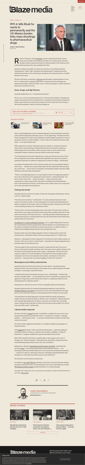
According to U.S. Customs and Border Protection (29, 222)
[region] (42, 459)
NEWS (72, 6)
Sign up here (24, 373)
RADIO (72, 8)
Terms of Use (30, 113)
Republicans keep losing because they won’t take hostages (18, 427)
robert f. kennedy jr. (15, 20)
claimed (30, 313)
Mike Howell (13, 422)
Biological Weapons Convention (24, 290)
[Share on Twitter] (41, 380)
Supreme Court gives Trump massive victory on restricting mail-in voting (47, 123)
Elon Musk (39, 58)
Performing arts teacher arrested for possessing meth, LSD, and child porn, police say (42, 427)
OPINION (73, 7)
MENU (80, 7)
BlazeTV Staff (60, 422)
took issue (39, 79)
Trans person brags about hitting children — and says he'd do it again (65, 427)
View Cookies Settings (65, 459)
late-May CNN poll (29, 362)
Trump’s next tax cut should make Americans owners (25, 123)
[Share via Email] (44, 380)
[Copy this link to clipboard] (48, 380)
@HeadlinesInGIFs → (35, 395)
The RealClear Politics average (23, 367)
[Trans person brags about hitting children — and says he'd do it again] (65, 415)
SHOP (72, 11)
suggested (21, 330)
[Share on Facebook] (37, 380)
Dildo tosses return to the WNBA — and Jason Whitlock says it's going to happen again (69, 123)
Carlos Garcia (37, 422)
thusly (23, 348)
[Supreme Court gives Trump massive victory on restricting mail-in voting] (37, 125)
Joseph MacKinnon (17, 47)
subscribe (81, 1)
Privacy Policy (25, 113)
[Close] (83, 459)
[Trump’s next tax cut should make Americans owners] (15, 125)
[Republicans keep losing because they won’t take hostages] (19, 415)
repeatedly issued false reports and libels (42, 346)
